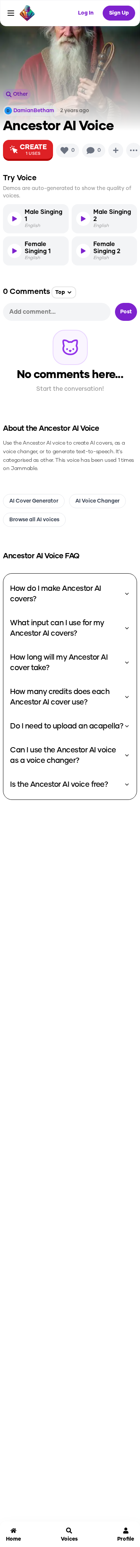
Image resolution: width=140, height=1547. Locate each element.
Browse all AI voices (34, 519)
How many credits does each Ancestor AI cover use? (59, 697)
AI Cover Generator (33, 501)
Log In (86, 13)
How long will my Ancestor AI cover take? (59, 663)
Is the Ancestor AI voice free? (59, 784)
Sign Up (119, 13)
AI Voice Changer (97, 501)
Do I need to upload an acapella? (66, 726)
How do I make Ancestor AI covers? (55, 594)
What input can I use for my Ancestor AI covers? (57, 628)
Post (126, 311)
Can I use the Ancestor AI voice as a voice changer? (63, 755)
